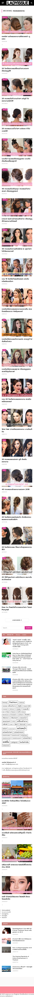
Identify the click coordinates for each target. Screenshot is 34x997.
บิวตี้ (19, 712)
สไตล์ (13, 721)
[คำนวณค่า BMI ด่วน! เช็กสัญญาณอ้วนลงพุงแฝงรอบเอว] (6, 941)
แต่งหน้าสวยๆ (18, 732)
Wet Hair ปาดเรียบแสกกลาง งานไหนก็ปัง (17, 430)
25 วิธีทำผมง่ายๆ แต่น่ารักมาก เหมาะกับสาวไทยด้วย (17, 578)
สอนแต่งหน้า (6, 721)
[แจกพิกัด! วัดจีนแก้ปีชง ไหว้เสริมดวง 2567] (17, 789)
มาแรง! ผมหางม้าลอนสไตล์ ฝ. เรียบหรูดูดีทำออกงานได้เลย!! (17, 219)
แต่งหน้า (21, 728)
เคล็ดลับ (5, 724)
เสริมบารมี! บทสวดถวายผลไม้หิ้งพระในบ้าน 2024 (16, 865)
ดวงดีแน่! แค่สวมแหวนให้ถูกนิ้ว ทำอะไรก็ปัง (16, 833)
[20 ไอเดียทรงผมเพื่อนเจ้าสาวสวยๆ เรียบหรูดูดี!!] (17, 57)
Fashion (13, 702)
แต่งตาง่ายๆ (12, 729)
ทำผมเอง (13, 712)
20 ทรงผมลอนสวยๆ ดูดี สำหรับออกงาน (14, 460)
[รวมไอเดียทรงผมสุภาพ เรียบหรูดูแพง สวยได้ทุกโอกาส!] (17, 358)
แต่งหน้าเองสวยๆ (17, 738)
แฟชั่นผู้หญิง (14, 742)
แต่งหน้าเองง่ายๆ (7, 738)
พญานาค (4, 917)
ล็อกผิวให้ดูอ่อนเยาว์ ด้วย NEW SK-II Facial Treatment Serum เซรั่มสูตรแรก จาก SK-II (22, 930)
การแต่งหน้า (5, 709)
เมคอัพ (11, 724)
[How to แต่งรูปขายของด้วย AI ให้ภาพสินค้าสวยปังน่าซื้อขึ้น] (6, 950)
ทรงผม (19, 709)
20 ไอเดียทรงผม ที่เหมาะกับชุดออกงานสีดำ (17, 548)
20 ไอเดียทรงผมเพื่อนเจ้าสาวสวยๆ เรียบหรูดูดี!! (15, 69)
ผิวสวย (23, 712)
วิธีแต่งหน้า (14, 718)
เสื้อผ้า (16, 724)
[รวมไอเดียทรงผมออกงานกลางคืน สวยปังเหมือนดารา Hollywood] (17, 297)
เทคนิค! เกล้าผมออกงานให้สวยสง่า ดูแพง (16, 37)
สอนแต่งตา (23, 718)
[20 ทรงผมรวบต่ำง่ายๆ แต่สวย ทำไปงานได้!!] (17, 117)
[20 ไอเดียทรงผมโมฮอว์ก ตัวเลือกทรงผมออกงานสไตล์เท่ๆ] (17, 505)
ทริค (3, 712)
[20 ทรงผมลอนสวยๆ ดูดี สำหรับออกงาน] (17, 448)
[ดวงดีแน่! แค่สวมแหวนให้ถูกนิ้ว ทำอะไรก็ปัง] (17, 821)
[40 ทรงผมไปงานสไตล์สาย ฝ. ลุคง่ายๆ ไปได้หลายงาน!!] (17, 237)
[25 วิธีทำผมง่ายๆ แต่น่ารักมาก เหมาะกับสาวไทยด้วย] (17, 566)
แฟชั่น (6, 742)
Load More (16, 620)
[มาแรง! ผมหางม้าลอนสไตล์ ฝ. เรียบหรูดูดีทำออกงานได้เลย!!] (17, 207)
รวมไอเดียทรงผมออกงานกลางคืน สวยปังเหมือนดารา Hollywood (17, 310)
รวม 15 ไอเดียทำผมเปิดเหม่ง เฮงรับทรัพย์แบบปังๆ (15, 280)
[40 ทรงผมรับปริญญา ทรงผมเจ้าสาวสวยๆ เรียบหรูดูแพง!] (17, 177)
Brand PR (10, 635)
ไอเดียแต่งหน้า (6, 745)
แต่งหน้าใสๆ (27, 738)
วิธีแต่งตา (6, 718)
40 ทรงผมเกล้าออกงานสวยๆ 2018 (15, 489)
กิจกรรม (18, 635)
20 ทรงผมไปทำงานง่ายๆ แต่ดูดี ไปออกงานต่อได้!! (15, 99)
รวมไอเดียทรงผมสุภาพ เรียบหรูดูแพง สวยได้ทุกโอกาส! (16, 370)
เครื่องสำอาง (22, 721)
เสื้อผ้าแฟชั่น (22, 724)
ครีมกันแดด (12, 709)
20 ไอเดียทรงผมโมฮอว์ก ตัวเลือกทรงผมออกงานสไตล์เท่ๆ (16, 518)
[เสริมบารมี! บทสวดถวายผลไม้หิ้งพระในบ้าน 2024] (17, 853)
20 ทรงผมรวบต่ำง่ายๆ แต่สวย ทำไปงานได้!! (16, 129)
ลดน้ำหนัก (20, 715)
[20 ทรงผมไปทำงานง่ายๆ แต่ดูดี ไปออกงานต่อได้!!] (17, 87)
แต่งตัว (29, 724)
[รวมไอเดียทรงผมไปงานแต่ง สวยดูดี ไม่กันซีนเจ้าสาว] (17, 327)
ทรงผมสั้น (26, 709)
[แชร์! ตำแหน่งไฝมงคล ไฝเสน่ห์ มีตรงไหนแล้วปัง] (17, 885)
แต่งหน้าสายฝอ (6, 735)
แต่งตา (5, 729)
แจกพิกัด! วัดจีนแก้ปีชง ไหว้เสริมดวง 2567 (16, 801)
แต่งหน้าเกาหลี (15, 735)
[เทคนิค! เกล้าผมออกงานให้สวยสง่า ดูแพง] (17, 25)
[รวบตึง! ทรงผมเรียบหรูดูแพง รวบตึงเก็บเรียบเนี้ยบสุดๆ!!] (17, 147)
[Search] (31, 3)
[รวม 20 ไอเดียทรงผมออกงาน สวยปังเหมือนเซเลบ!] (17, 388)
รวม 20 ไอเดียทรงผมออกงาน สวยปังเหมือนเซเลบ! (16, 400)
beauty (5, 702)
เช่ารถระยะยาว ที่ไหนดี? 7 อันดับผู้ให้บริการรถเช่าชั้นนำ (22, 967)
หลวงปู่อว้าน (5, 914)
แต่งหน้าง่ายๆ (7, 732)
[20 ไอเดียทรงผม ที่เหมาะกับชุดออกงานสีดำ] (17, 536)
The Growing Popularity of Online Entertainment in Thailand (20, 958)
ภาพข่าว (24, 635)
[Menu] (3, 3)
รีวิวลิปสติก (13, 715)
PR (4, 635)
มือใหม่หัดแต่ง (5, 715)
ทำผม (7, 712)
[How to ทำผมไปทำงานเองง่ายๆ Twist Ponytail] (17, 596)
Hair (4, 259)
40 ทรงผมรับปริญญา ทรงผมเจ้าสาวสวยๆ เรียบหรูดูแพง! (16, 189)
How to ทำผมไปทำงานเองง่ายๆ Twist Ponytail (17, 608)
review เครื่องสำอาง (9, 706)
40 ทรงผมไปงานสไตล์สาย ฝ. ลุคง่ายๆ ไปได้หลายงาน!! (17, 250)
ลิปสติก (27, 715)
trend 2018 (27, 706)
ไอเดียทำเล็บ (24, 742)
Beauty (5, 17)
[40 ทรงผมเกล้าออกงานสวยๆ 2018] (17, 478)
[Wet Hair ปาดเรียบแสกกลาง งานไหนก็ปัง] (17, 418)
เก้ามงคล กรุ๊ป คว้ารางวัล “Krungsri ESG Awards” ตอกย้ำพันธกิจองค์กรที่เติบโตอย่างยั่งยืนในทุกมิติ (22, 669)
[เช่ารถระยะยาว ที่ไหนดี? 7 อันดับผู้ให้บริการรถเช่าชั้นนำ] (6, 969)
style (20, 706)
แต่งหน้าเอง (24, 735)
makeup (21, 702)
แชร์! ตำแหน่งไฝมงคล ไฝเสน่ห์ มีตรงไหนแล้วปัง (16, 897)
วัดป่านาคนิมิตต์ (6, 910)
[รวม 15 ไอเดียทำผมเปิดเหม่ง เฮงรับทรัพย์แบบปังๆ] (17, 267)
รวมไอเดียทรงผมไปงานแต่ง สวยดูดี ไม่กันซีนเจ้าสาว (17, 340)
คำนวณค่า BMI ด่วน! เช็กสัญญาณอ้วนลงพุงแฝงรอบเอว (21, 940)
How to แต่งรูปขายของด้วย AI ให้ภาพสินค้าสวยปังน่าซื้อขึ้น (22, 948)
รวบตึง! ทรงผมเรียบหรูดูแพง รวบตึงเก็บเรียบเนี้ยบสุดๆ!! (16, 159)
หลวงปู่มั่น (4, 916)
